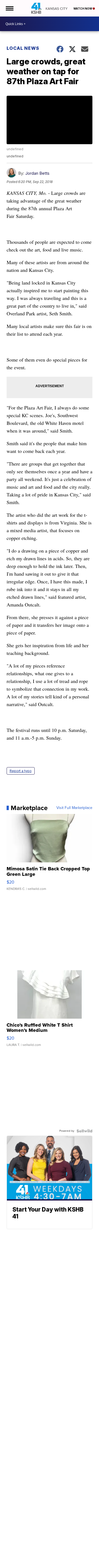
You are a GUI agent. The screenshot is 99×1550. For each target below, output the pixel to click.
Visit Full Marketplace (74, 808)
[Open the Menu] (9, 8)
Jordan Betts (37, 173)
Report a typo (21, 771)
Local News (23, 48)
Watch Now (83, 8)
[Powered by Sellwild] (84, 1131)
